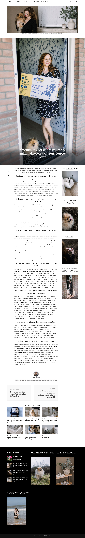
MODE (18, 1)
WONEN (26, 1)
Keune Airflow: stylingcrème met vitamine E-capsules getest (21, 472)
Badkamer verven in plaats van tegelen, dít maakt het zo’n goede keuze (49, 420)
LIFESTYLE (35, 1)
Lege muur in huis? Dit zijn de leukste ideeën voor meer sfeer (32, 420)
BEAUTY (11, 1)
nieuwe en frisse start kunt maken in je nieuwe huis (32, 271)
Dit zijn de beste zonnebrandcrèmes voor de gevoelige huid (21, 458)
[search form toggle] (77, 2)
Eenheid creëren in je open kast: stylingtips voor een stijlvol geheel (20, 479)
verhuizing (22, 352)
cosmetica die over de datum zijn (23, 302)
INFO (53, 1)
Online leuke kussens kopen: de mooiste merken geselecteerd (14, 420)
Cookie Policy (50, 535)
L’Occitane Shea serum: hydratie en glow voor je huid (20, 465)
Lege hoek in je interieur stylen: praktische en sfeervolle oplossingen (31, 437)
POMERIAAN (44, 1)
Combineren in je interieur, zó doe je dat (49, 436)
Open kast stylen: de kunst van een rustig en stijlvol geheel (14, 437)
